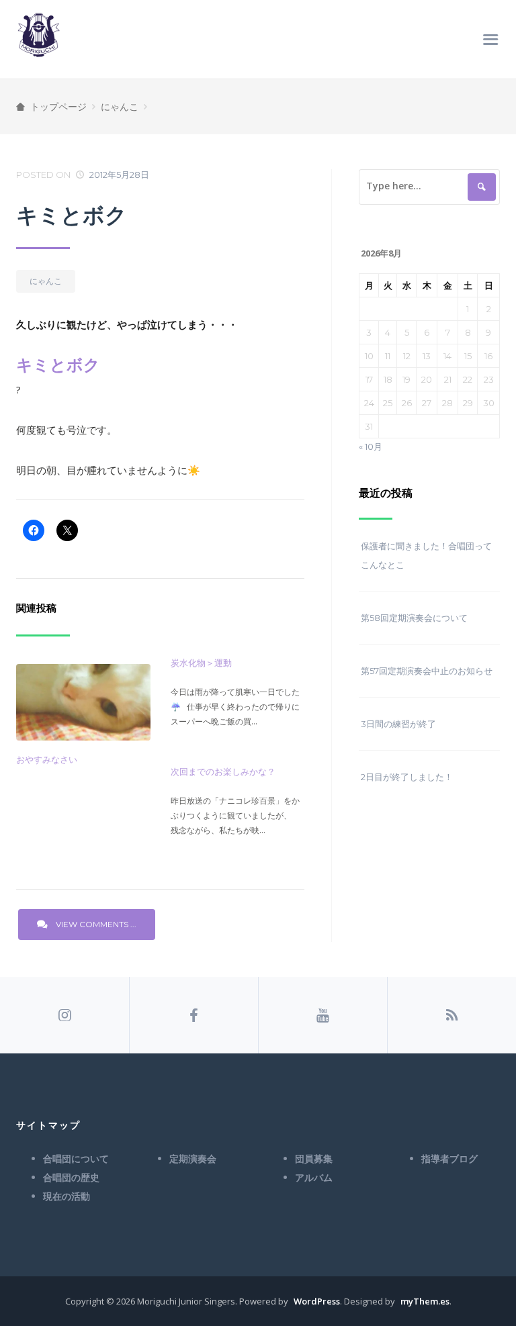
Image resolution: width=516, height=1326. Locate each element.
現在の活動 (66, 1196)
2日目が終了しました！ (407, 776)
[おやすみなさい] (83, 702)
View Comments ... (96, 924)
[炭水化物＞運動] (238, 698)
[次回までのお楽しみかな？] (238, 807)
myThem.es (424, 1301)
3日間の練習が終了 (398, 723)
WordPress (317, 1301)
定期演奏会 (192, 1159)
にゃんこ (119, 106)
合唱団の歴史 (71, 1178)
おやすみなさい (46, 759)
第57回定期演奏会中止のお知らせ (426, 670)
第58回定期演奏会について (414, 617)
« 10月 (370, 446)
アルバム (314, 1178)
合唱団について (76, 1159)
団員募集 (314, 1159)
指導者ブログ (449, 1159)
